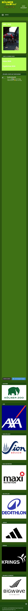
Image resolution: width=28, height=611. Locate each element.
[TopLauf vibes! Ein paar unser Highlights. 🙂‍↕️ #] (14, 173)
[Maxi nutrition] (14, 489)
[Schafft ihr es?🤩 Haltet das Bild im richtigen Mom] (14, 271)
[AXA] (14, 429)
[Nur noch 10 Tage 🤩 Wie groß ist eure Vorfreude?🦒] (14, 257)
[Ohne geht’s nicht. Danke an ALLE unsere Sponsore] (14, 369)
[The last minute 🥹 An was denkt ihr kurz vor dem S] (14, 341)
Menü (7, 14)
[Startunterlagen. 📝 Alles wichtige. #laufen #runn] (14, 243)
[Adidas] (14, 533)
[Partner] (14, 400)
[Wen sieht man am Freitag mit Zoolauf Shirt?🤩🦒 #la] (14, 215)
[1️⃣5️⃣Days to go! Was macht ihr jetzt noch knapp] (14, 118)
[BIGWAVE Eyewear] (14, 599)
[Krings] (14, 571)
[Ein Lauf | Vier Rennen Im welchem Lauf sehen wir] (14, 229)
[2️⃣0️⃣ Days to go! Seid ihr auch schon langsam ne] (14, 132)
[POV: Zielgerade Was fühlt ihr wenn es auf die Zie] (14, 355)
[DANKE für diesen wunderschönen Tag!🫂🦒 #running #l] (14, 188)
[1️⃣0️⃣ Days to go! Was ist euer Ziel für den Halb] (14, 90)
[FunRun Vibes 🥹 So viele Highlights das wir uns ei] (14, 160)
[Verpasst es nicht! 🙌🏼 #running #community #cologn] (14, 299)
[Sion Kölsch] (14, 459)
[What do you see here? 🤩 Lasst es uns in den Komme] (14, 285)
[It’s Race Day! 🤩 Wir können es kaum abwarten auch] (14, 201)
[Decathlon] (14, 518)
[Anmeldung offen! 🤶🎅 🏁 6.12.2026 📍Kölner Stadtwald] (14, 327)
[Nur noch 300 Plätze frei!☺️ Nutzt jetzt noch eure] (14, 313)
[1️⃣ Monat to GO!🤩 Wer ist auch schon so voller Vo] (14, 146)
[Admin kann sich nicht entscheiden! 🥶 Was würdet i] (14, 104)
